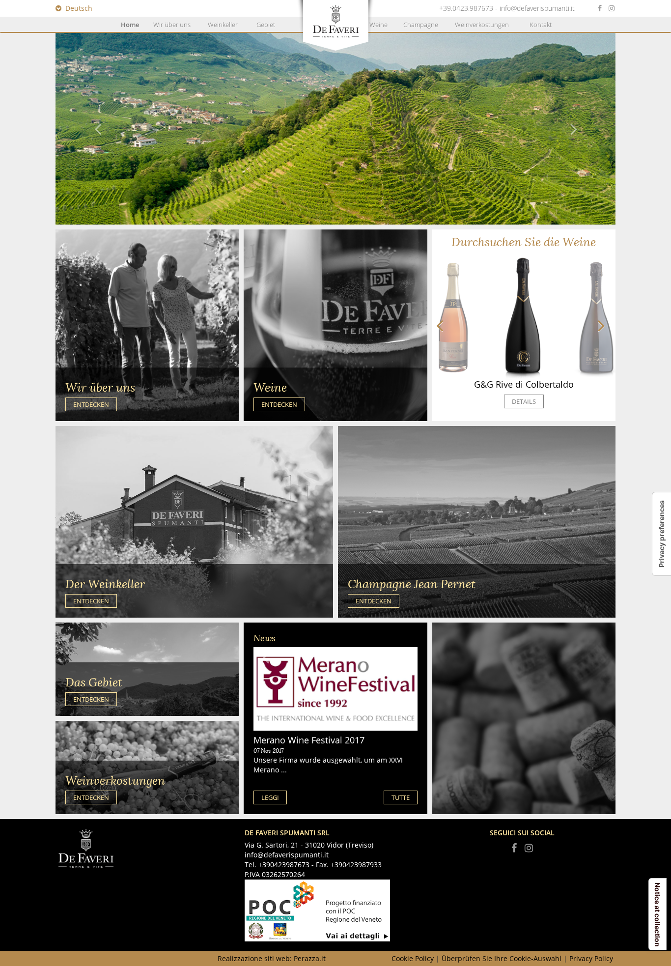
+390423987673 (283, 864)
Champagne (420, 24)
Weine (378, 24)
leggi (270, 797)
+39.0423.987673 (466, 8)
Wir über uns (172, 24)
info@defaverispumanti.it (537, 8)
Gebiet (265, 24)
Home (130, 24)
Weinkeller (223, 24)
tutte (400, 797)
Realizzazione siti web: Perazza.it (272, 958)
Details (524, 401)
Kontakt (541, 24)
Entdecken (91, 404)
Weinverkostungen (482, 24)
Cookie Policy (412, 958)
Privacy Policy (591, 958)
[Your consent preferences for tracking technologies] (661, 533)
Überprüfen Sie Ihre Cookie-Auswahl (501, 958)
